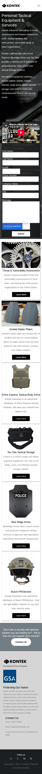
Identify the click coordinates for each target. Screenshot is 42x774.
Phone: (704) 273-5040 (13, 722)
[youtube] (24, 759)
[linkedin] (11, 759)
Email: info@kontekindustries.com (17, 727)
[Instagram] (18, 759)
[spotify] (31, 759)
